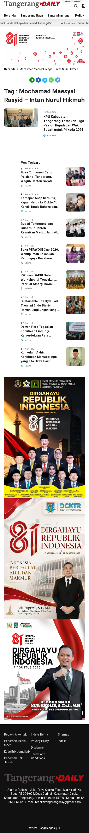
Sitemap (63, 734)
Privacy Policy (40, 741)
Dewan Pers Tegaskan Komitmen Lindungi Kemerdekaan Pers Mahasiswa (37, 331)
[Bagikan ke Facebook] (38, 80)
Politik (79, 15)
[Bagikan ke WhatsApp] (51, 80)
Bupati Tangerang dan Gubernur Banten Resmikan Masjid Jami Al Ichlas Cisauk (39, 228)
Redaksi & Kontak (15, 734)
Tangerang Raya (31, 15)
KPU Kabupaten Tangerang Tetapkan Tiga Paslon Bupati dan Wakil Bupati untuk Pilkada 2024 (63, 123)
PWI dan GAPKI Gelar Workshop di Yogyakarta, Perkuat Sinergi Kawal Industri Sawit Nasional (39, 279)
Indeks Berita (39, 734)
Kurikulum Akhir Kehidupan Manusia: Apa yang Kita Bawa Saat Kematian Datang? (39, 357)
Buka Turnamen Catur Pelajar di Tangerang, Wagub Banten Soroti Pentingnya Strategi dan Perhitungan (38, 177)
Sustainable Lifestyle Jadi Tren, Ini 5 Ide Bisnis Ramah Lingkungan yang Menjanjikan (40, 305)
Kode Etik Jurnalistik (17, 751)
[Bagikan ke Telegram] (57, 80)
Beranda (10, 15)
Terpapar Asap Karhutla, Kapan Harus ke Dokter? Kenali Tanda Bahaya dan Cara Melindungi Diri (39, 202)
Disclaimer (38, 747)
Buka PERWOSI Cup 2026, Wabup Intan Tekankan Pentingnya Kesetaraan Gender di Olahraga (40, 254)
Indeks (62, 741)
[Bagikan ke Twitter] (45, 80)
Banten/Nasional (59, 15)
